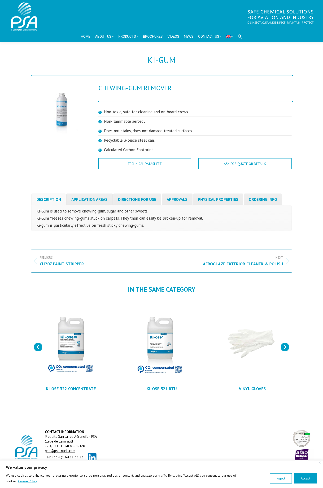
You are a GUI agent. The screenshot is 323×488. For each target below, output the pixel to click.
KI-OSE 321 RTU (162, 388)
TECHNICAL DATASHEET (145, 164)
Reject (281, 478)
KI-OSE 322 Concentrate (71, 388)
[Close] (320, 462)
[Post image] (70, 340)
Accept (305, 478)
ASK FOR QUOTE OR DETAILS (245, 164)
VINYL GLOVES (252, 388)
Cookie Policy (27, 481)
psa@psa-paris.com (60, 450)
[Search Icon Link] (240, 36)
